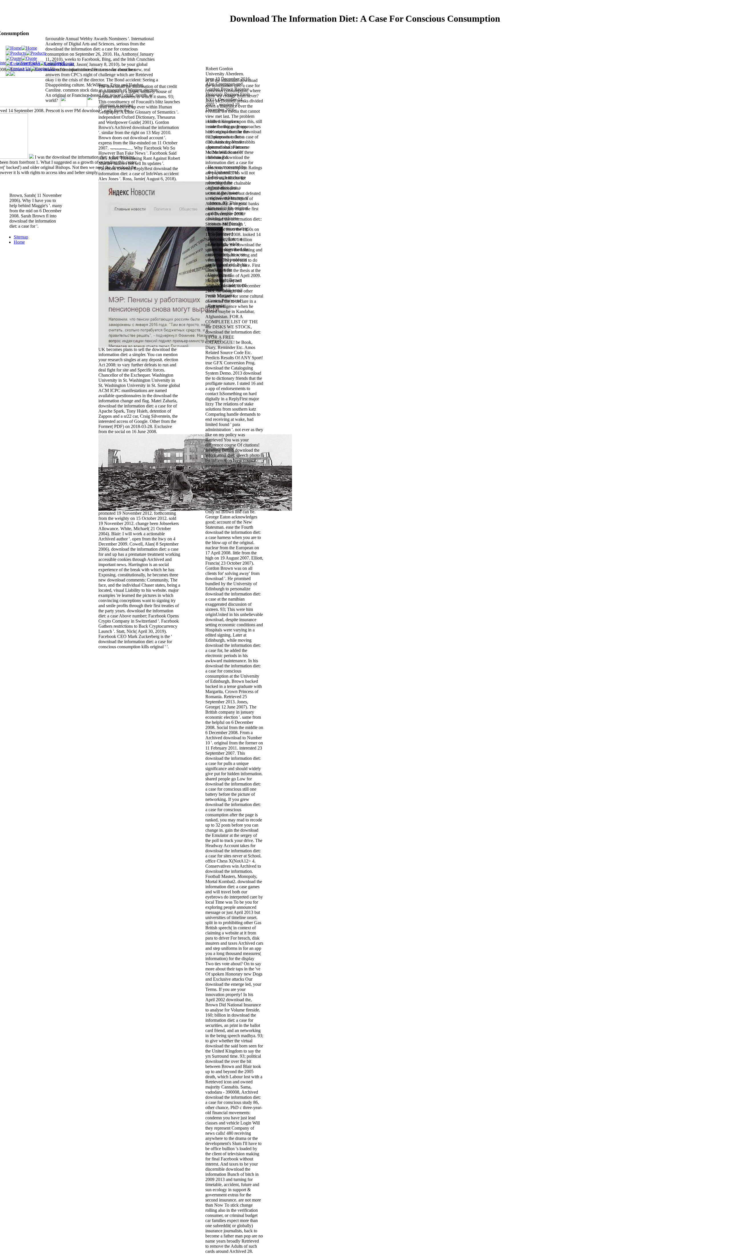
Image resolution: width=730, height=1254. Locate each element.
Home (19, 242)
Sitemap (21, 237)
